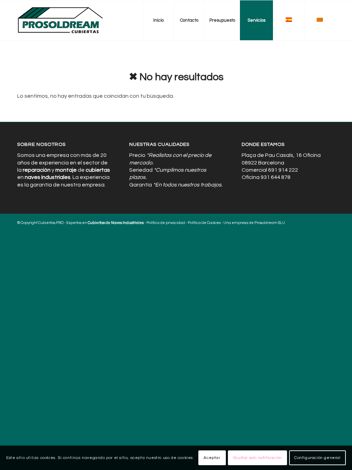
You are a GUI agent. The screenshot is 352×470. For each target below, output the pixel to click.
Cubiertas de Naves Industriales (116, 223)
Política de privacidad (165, 223)
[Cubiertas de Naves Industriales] (60, 20)
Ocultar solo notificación (257, 458)
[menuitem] (158, 20)
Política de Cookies (204, 223)
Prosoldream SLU (269, 223)
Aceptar (212, 458)
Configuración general (317, 458)
